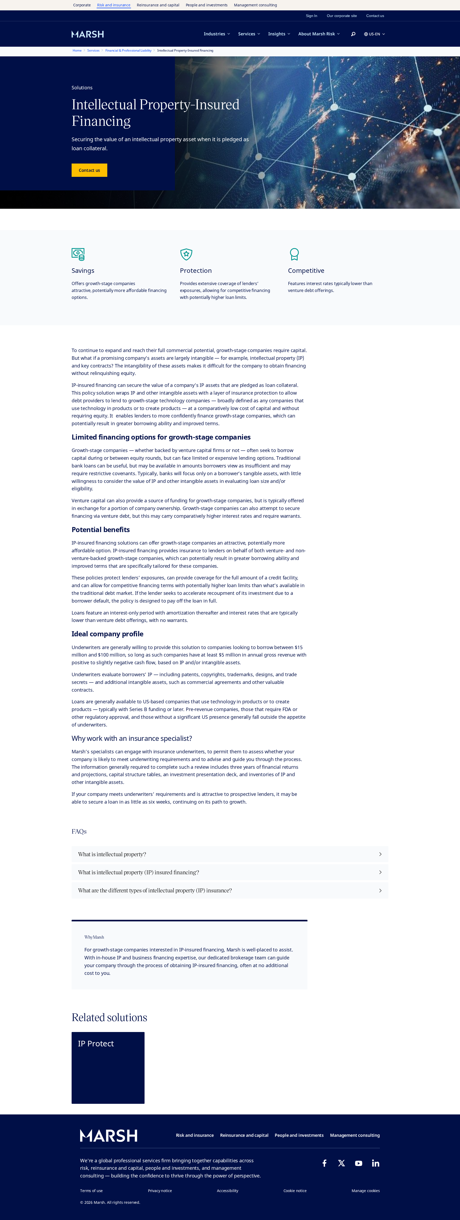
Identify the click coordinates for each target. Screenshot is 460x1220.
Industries (214, 34)
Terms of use (91, 1190)
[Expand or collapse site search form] (353, 34)
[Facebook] (324, 1163)
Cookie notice (295, 1190)
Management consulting (255, 4)
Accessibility (227, 1190)
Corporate (82, 4)
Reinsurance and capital (158, 4)
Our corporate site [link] (342, 16)
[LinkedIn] (375, 1163)
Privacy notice (160, 1190)
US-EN (374, 33)
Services (246, 34)
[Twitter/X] (341, 1163)
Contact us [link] (375, 16)
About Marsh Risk (316, 34)
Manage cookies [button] (366, 1190)
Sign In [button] (311, 16)
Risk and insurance (113, 4)
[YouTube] (358, 1163)
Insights (276, 34)
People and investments (207, 4)
